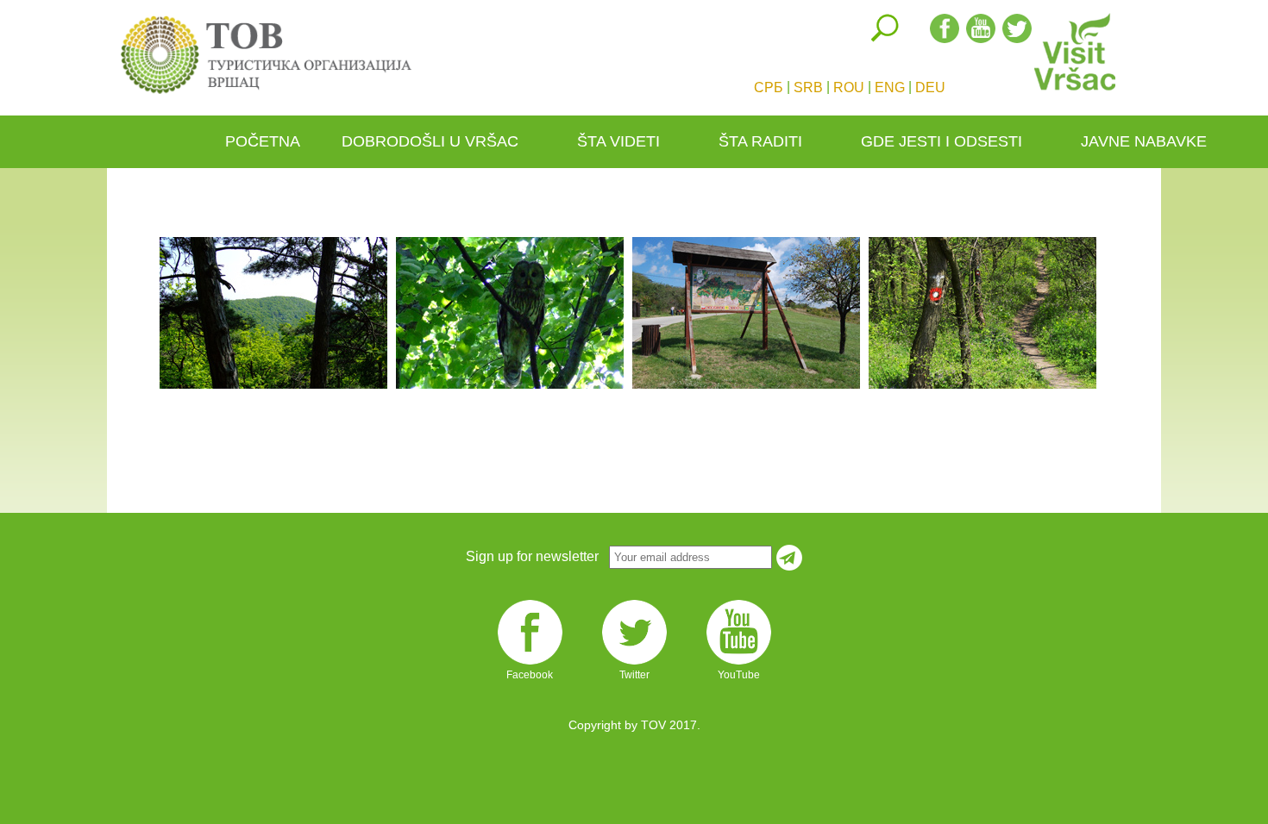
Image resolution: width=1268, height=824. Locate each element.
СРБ (768, 87)
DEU (930, 87)
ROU (848, 87)
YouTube (739, 664)
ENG (890, 87)
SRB (808, 87)
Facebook (529, 664)
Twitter (634, 664)
